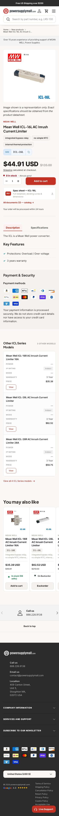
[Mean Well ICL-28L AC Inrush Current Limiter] (43, 520)
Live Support (46, 809)
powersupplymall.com (20, 784)
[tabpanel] (29, 249)
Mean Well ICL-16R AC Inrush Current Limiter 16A (16, 542)
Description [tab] (13, 227)
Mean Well (9, 121)
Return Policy (41, 794)
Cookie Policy (41, 801)
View (11, 387)
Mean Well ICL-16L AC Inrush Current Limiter (18, 32)
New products (17, 30)
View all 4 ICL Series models (17, 481)
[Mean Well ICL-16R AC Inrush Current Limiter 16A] (16, 520)
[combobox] (29, 19)
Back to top (30, 626)
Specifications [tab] (39, 227)
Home (6, 30)
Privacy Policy (42, 797)
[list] (29, 76)
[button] (46, 11)
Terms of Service (43, 783)
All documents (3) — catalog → (18, 202)
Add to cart (41, 181)
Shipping (7, 170)
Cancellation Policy (44, 790)
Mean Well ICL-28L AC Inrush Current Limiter (42, 542)
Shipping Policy (42, 787)
